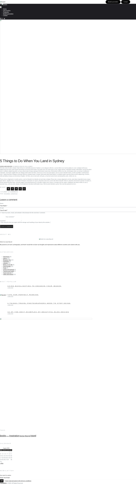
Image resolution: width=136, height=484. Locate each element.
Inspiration (6, 261)
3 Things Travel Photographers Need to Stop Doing (39, 303)
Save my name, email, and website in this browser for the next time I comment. (23, 212)
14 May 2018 (10, 287)
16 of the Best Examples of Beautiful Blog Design (38, 312)
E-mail (2, 208)
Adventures (6, 256)
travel (33, 435)
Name (1, 203)
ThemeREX (3, 483)
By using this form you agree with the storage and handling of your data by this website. (26, 222)
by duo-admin (27, 166)
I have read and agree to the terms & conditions (18, 481)
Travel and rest (7, 273)
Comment (2, 220)
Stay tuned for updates (5, 475)
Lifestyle (5, 263)
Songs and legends (8, 269)
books (3, 435)
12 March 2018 (18, 166)
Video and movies (6, 166)
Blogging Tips (7, 260)
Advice (5, 258)
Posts (4, 268)
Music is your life (7, 264)
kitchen (7, 193)
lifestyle (14, 193)
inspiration (14, 435)
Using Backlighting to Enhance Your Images (35, 286)
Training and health (8, 271)
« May (1, 463)
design (7, 436)
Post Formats (7, 266)
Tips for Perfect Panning (23, 294)
